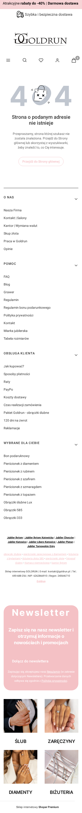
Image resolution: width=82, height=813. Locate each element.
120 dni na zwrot (15, 420)
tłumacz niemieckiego (37, 562)
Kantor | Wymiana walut (20, 225)
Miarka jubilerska (16, 331)
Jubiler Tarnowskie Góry (41, 546)
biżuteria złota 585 (33, 558)
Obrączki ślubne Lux (18, 502)
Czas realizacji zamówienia (22, 405)
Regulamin (11, 300)
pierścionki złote (55, 558)
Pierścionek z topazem (19, 494)
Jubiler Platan (65, 541)
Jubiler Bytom (15, 537)
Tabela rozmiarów (16, 338)
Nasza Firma (13, 210)
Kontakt (9, 323)
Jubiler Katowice (17, 541)
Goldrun (41, 581)
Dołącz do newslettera (30, 661)
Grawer (9, 292)
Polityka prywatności (18, 315)
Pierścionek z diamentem (21, 463)
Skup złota (11, 233)
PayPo (8, 389)
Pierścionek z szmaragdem (22, 487)
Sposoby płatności (17, 374)
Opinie (8, 249)
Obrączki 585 (13, 510)
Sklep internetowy (37, 807)
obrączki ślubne (12, 554)
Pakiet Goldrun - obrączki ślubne (26, 412)
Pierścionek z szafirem (19, 479)
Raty (7, 382)
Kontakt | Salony (15, 218)
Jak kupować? (14, 366)
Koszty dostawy (15, 397)
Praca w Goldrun (15, 241)
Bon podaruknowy (17, 456)
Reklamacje (12, 428)
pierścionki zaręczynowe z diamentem (45, 554)
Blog (7, 284)
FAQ (7, 276)
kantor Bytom (59, 562)
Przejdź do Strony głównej (41, 161)
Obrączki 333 (13, 518)
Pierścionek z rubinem (19, 471)
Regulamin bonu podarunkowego (27, 307)
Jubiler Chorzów (65, 537)
